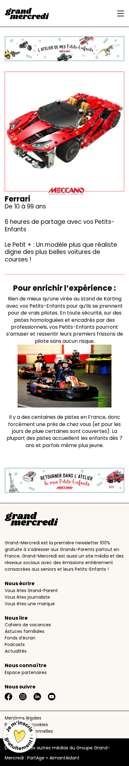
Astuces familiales (24, 631)
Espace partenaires (26, 672)
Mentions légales (23, 718)
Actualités (16, 651)
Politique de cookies (26, 724)
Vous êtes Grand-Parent (31, 590)
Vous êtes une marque (30, 604)
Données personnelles (29, 731)
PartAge (35, 758)
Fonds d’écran (20, 638)
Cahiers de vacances (28, 625)
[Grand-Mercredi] (27, 13)
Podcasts (15, 644)
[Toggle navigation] (119, 13)
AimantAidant (64, 758)
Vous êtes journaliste (27, 597)
